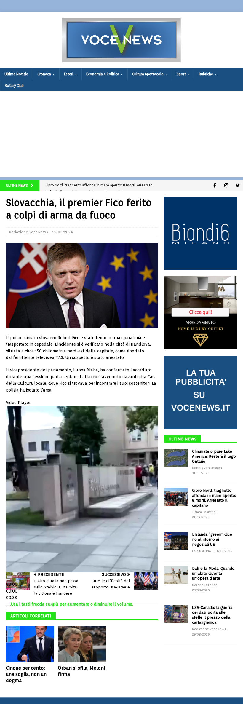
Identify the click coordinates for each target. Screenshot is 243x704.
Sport (181, 74)
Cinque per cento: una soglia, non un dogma (26, 674)
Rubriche (206, 74)
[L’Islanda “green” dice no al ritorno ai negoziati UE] (176, 541)
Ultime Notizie (16, 74)
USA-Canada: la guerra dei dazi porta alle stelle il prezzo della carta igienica (212, 615)
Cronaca (44, 74)
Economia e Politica (102, 74)
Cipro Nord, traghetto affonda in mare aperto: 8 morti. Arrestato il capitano (214, 498)
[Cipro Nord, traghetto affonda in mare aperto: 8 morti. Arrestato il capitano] (176, 497)
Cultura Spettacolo (148, 74)
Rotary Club (14, 85)
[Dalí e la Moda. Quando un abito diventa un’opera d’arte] (176, 575)
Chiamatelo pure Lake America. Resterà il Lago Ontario (214, 456)
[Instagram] (226, 185)
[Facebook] (215, 185)
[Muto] (8, 605)
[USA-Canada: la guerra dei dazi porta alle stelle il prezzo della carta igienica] (176, 614)
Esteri (68, 74)
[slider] (11, 591)
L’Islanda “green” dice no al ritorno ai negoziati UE (212, 539)
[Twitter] (238, 185)
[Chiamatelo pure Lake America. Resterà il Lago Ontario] (176, 458)
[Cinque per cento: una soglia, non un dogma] (30, 644)
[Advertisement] (121, 135)
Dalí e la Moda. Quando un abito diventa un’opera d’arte (213, 573)
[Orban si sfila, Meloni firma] (82, 644)
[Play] (8, 579)
